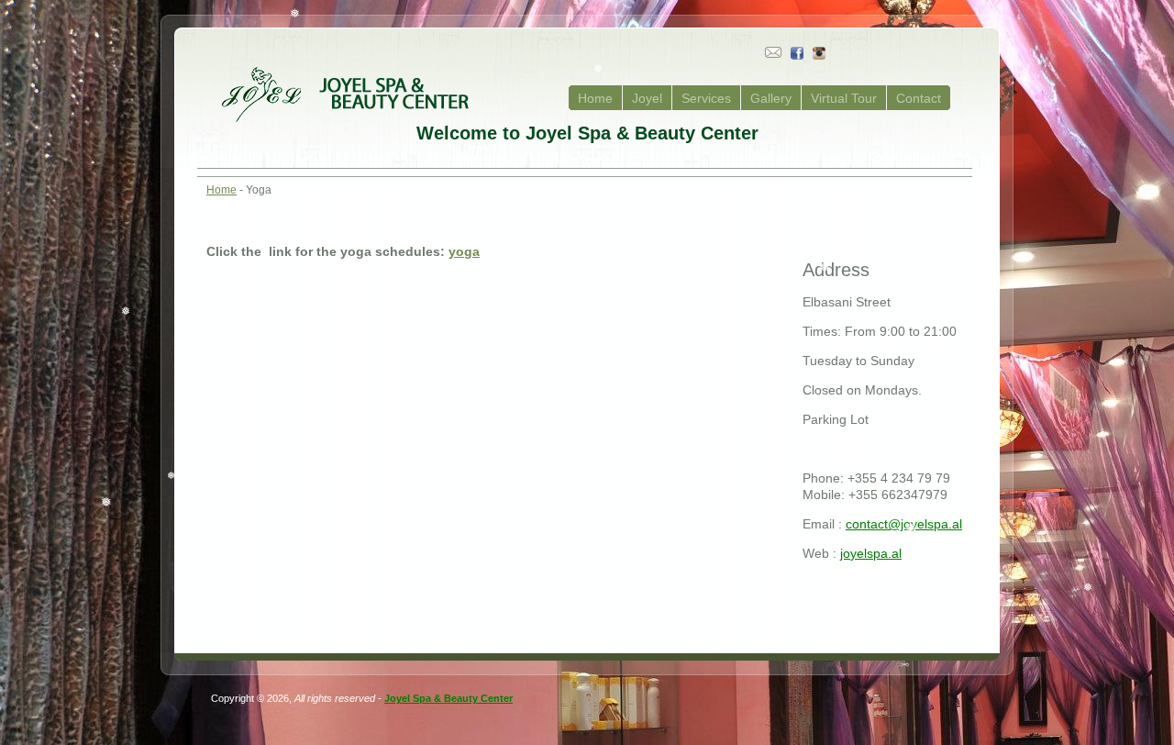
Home (595, 98)
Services (706, 98)
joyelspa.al (871, 553)
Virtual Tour (844, 98)
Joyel (647, 98)
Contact (918, 98)
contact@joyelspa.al (904, 524)
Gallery (771, 98)
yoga (464, 251)
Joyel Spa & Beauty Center (448, 698)
